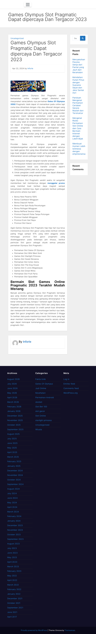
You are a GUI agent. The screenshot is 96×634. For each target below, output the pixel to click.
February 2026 (14, 406)
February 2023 (14, 571)
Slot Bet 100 (41, 406)
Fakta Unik (40, 379)
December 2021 (14, 598)
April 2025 (12, 452)
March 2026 (13, 402)
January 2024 (13, 521)
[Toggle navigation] (28, 4)
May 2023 (12, 557)
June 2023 (12, 553)
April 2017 (12, 617)
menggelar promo (56, 183)
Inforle (30, 68)
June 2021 (12, 612)
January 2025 (13, 466)
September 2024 (15, 484)
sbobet (38, 402)
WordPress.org (70, 393)
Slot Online (40, 416)
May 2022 (12, 575)
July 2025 (12, 438)
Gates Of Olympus (44, 384)
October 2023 (14, 534)
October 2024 (14, 480)
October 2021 (13, 603)
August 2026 (13, 379)
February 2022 (14, 589)
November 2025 (15, 420)
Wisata (38, 429)
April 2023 (12, 562)
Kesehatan (40, 393)
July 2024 (12, 493)
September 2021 (15, 607)
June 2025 (12, 443)
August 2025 (13, 434)
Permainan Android (44, 397)
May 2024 (12, 502)
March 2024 (13, 512)
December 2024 (15, 470)
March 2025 (13, 457)
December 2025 (15, 416)
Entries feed (69, 384)
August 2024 (13, 489)
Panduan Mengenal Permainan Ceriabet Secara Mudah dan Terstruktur (77, 105)
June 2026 (12, 388)
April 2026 (12, 397)
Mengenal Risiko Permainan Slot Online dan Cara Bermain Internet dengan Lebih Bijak (77, 128)
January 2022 (13, 594)
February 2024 (14, 516)
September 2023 (15, 539)
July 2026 (12, 384)
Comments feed (71, 388)
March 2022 (13, 585)
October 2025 (13, 425)
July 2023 (12, 548)
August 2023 (13, 544)
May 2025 (12, 448)
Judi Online (40, 388)
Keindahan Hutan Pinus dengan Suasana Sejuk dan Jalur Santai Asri (78, 85)
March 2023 (13, 566)
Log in (66, 379)
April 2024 (12, 507)
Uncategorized (17, 38)
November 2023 (15, 530)
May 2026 (12, 393)
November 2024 (15, 475)
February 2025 (14, 461)
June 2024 (12, 498)
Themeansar (70, 630)
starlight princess (43, 420)
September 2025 (15, 429)
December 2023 (15, 525)
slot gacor (40, 411)
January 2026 (13, 411)
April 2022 (12, 580)
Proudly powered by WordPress (34, 630)
